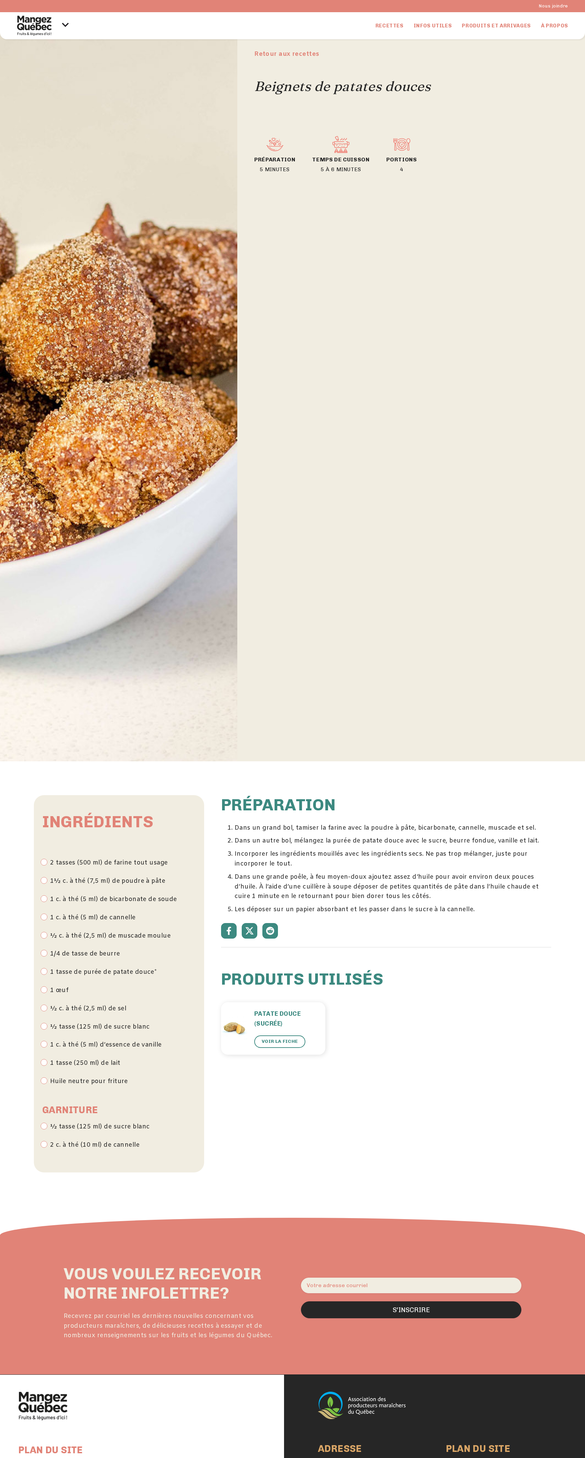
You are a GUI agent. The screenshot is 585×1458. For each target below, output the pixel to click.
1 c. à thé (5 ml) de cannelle (93, 918)
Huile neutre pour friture (89, 1081)
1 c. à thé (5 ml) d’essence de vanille (105, 1045)
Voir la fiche (280, 1041)
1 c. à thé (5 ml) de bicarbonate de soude (113, 899)
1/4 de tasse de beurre (85, 954)
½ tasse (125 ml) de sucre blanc (100, 1027)
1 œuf (59, 990)
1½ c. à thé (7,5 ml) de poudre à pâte (107, 881)
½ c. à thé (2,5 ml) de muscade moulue (110, 936)
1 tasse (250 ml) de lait (85, 1063)
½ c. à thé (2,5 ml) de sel (88, 1009)
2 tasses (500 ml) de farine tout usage (109, 863)
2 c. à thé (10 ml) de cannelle (94, 1145)
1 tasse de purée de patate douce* (103, 972)
